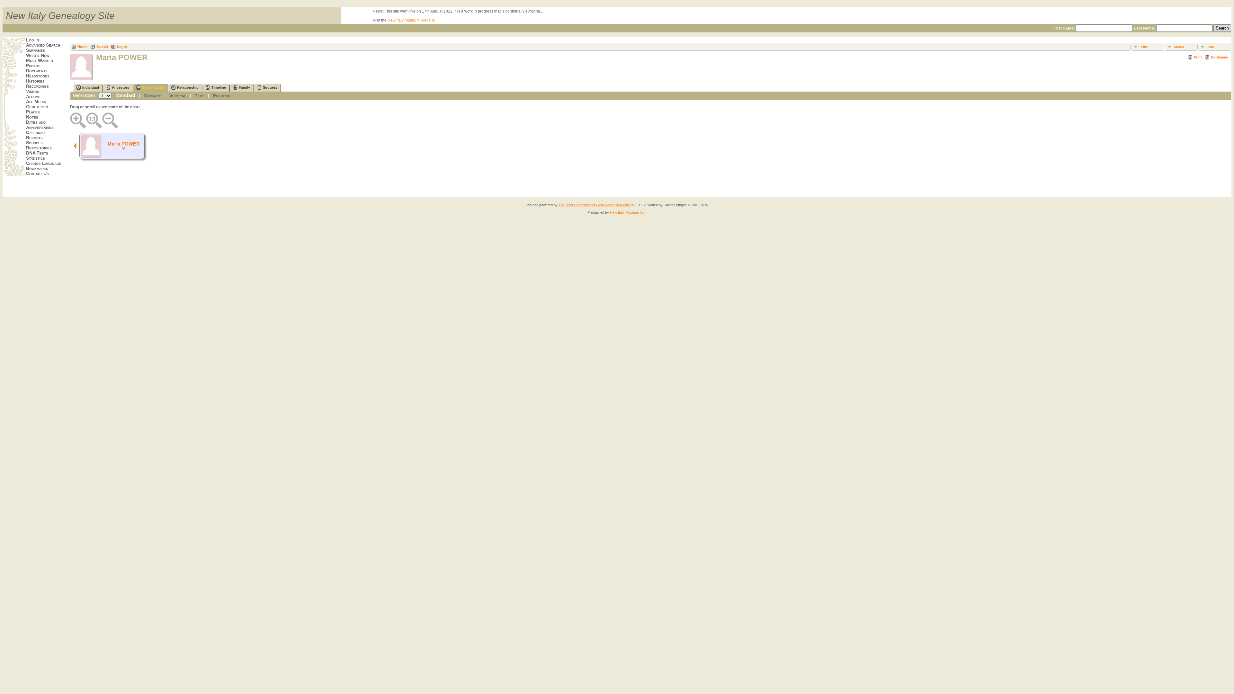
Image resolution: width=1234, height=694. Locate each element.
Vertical (177, 95)
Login (122, 47)
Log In (32, 39)
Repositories (39, 147)
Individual (90, 87)
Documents (37, 70)
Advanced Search (43, 45)
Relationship (188, 87)
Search (102, 47)
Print (1198, 57)
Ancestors (120, 87)
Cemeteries (37, 106)
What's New (37, 55)
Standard (125, 95)
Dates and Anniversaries (40, 125)
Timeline (218, 87)
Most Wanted (39, 60)
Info (1211, 47)
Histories (35, 81)
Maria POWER (124, 144)
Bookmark (1219, 57)
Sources (34, 142)
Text (199, 95)
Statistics (35, 158)
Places (33, 111)
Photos (33, 65)
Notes (32, 117)
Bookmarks (37, 168)
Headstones (37, 75)
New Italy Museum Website (411, 20)
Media (1179, 47)
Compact (152, 95)
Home (82, 47)
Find (1145, 47)
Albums (33, 96)
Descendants (153, 87)
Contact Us (37, 173)
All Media (36, 101)
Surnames (35, 50)
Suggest (270, 87)
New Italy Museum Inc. (628, 212)
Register (221, 95)
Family (244, 87)
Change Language (43, 163)
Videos (32, 91)
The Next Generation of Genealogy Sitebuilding (595, 205)
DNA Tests (37, 153)
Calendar (35, 132)
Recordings (37, 86)
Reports (34, 137)
